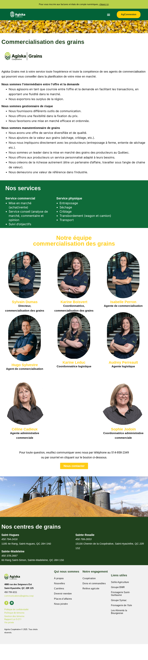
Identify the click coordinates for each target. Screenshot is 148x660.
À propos (59, 578)
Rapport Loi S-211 (12, 619)
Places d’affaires (63, 599)
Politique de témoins (14, 612)
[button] (108, 14)
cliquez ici (104, 4)
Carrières (59, 588)
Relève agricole (91, 588)
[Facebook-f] (6, 603)
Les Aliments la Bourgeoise (119, 611)
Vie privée (9, 622)
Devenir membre (63, 593)
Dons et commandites (94, 583)
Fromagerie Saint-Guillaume (120, 593)
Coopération (89, 578)
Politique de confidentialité (16, 609)
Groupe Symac (119, 600)
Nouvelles (59, 583)
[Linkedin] (12, 603)
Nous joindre (61, 604)
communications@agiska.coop (19, 596)
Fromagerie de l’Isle (121, 605)
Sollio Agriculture (120, 582)
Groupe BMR (118, 587)
